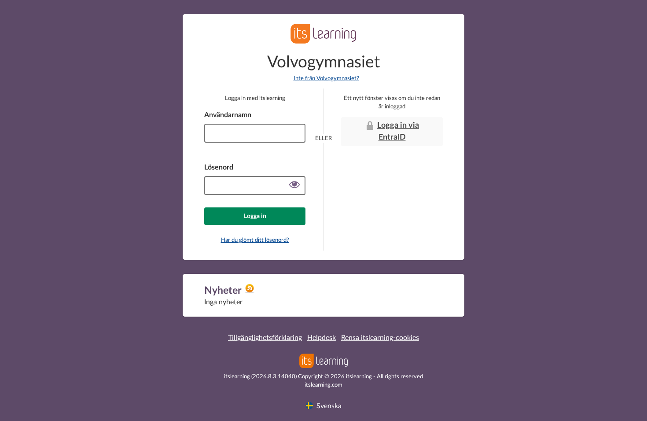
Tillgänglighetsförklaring (265, 337)
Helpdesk (321, 337)
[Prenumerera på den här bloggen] (249, 291)
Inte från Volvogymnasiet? (326, 78)
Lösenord (218, 167)
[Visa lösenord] (294, 185)
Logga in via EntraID (398, 131)
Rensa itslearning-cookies (380, 337)
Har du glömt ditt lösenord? (255, 240)
